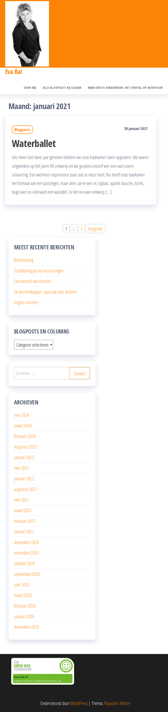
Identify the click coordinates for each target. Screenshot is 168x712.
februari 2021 (25, 521)
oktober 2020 (24, 563)
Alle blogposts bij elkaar (62, 87)
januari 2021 (24, 531)
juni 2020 (21, 584)
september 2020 (27, 574)
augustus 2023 (25, 446)
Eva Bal (13, 71)
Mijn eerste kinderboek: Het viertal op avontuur (125, 87)
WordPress (79, 703)
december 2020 (26, 542)
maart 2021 (23, 510)
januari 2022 (24, 478)
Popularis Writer (117, 703)
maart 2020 (23, 595)
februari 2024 (25, 436)
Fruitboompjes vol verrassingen (38, 270)
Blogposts (22, 129)
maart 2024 (23, 425)
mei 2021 (21, 499)
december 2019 (26, 626)
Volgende (95, 228)
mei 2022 (21, 468)
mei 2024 (21, 415)
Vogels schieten (26, 302)
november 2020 (26, 552)
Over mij (30, 87)
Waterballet (34, 143)
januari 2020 (24, 616)
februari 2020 (25, 605)
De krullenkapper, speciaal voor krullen (45, 291)
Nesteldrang (23, 260)
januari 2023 (24, 457)
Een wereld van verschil (32, 281)
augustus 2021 (25, 489)
